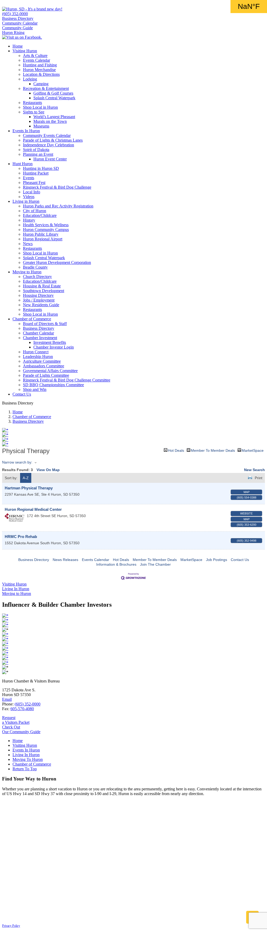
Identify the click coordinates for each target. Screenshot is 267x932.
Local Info (31, 192)
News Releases (65, 560)
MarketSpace (253, 450)
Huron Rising (13, 32)
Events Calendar (36, 60)
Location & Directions (41, 74)
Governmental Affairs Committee (50, 370)
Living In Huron (26, 754)
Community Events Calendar (47, 135)
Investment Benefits (49, 342)
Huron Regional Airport (42, 239)
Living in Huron (26, 201)
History (29, 220)
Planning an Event (38, 154)
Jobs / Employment (38, 300)
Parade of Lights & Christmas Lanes (53, 140)
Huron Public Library (40, 234)
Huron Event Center (50, 159)
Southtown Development (43, 290)
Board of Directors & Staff (45, 323)
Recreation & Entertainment (46, 88)
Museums (41, 126)
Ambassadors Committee (43, 366)
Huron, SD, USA (248, 6)
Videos (28, 196)
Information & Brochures (116, 564)
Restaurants (32, 102)
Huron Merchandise (39, 69)
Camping (40, 84)
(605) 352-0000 (15, 13)
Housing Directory (38, 295)
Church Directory (37, 276)
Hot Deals (176, 450)
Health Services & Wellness (46, 225)
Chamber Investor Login (53, 347)
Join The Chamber (155, 564)
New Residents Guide (41, 305)
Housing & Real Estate (42, 286)
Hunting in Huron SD (41, 168)
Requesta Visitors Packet (15, 720)
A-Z (26, 478)
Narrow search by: (17, 462)
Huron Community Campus (46, 229)
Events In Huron (26, 131)
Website (246, 513)
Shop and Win (34, 389)
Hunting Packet (35, 173)
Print (258, 478)
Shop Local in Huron (40, 107)
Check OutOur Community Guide (21, 729)
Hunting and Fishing (40, 65)
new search (254, 470)
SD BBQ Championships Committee (53, 385)
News (28, 243)
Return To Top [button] (25, 769)
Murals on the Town (50, 121)
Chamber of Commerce (32, 319)
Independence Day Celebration (48, 145)
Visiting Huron (25, 51)
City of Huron (34, 211)
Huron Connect (35, 352)
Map (247, 492)
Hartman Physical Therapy (29, 488)
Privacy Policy (11, 926)
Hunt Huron (23, 163)
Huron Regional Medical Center (33, 509)
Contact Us (22, 394)
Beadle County (35, 267)
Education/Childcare (40, 215)
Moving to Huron (27, 272)
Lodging (30, 79)
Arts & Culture (35, 55)
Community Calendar (20, 23)
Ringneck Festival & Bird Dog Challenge (57, 187)
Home (18, 46)
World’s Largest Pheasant (54, 116)
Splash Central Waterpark (54, 98)
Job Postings (216, 560)
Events (28, 178)
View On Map (48, 470)
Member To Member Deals (213, 450)
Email (7, 699)
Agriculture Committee (42, 361)
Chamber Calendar (38, 333)
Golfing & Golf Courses (53, 93)
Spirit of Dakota (36, 149)
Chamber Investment (40, 337)
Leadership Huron (38, 356)
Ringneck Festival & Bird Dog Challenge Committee (66, 380)
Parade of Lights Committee (46, 375)
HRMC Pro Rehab (21, 536)
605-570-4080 (22, 709)
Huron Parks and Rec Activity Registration (58, 206)
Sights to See (33, 112)
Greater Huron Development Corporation (57, 262)
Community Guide (17, 28)
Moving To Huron (28, 759)
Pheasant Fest (34, 182)
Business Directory (17, 18)
